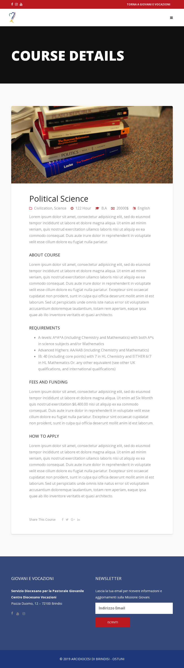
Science (60, 208)
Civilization (43, 208)
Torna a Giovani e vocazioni (148, 4)
